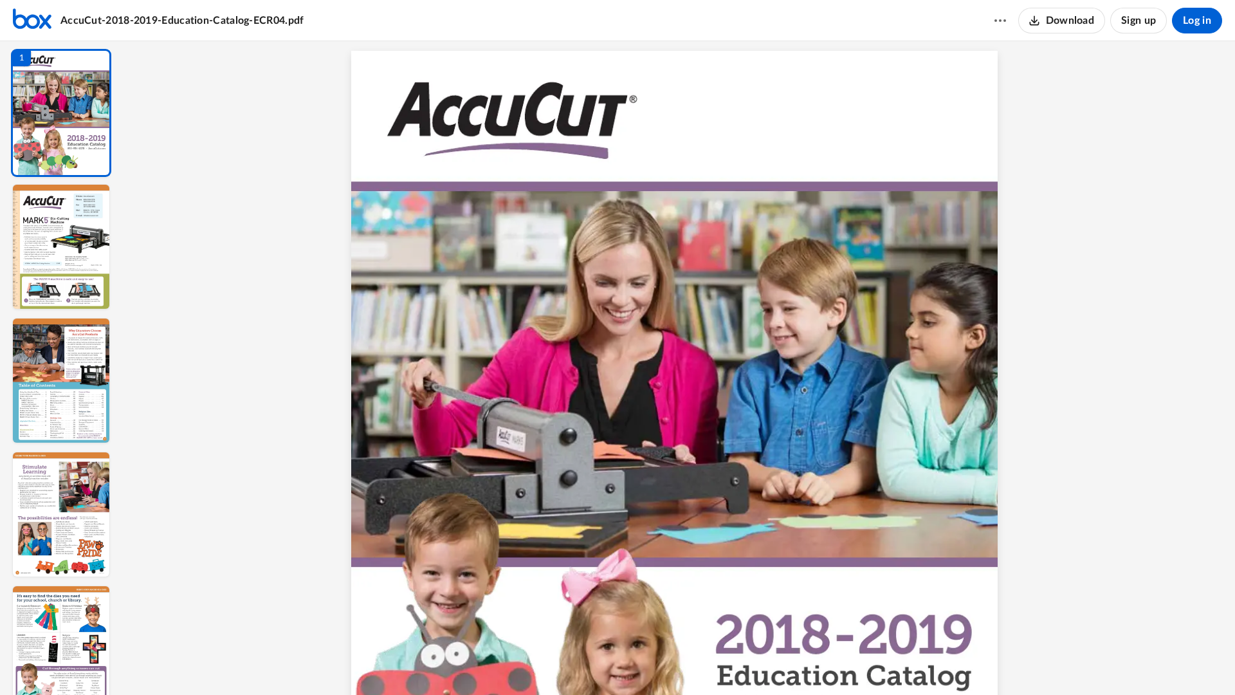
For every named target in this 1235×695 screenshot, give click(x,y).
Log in (1197, 20)
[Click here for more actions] (1000, 20)
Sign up (1138, 20)
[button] (61, 113)
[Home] (32, 20)
